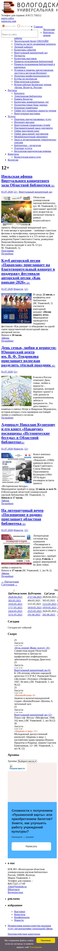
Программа (7, 250)
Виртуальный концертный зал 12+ (33, 714)
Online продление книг (26, 131)
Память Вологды (23, 99)
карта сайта (7, 18)
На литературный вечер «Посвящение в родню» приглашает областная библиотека (22, 516)
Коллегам (13, 159)
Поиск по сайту (10, 26)
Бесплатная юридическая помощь (32, 151)
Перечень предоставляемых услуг (32, 119)
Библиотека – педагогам (27, 145)
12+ (16, 191)
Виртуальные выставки (27, 113)
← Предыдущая (10, 581)
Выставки (19, 911)
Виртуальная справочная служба (32, 125)
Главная (38, 26)
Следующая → (9, 584)
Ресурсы (12, 90)
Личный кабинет (23, 47)
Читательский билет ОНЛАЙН (31, 41)
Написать (31, 846)
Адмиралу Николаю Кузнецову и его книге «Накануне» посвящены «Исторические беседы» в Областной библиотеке (28, 433)
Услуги (11, 116)
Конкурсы (13, 154)
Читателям (49, 29)
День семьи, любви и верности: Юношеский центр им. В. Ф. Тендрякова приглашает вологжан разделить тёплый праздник (28, 356)
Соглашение (36, 947)
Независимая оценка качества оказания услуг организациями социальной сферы (30, 927)
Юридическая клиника (26, 81)
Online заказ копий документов (31, 133)
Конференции (21, 917)
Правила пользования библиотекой (33, 61)
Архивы (12, 761)
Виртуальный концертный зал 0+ (32, 670)
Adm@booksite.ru (17, 886)
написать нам (8, 21)
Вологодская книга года (27, 157)
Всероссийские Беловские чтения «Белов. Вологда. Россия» (32, 86)
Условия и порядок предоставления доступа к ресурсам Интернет (33, 71)
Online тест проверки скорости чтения (35, 110)
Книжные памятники (26, 107)
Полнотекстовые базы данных (31, 104)
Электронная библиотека (28, 96)
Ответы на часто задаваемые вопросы (35, 44)
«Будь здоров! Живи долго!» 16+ (32, 647)
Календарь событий (25, 49)
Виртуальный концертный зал (31, 52)
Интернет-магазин (24, 122)
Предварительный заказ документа (33, 128)
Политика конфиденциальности (31, 75)
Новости (18, 289)
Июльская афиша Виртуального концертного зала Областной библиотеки (28, 180)
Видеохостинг (15, 892)
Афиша (5, 338)
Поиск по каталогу (26, 26)
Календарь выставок (25, 58)
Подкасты (19, 55)
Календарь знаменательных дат (31, 102)
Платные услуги (23, 148)
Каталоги (19, 93)
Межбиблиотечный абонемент (31, 136)
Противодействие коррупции (24, 934)
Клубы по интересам (25, 78)
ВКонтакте (14, 889)
